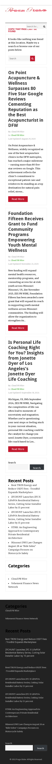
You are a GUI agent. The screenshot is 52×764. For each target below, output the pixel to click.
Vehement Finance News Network (21, 618)
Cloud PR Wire (17, 135)
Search (12, 462)
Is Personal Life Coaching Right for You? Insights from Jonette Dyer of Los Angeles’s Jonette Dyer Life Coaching (26, 361)
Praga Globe (21, 759)
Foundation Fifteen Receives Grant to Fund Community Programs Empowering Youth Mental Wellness (25, 232)
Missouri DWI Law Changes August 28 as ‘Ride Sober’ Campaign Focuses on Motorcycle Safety (24, 728)
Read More (18, 199)
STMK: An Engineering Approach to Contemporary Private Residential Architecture (22, 713)
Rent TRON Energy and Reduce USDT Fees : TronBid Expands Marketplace (24, 489)
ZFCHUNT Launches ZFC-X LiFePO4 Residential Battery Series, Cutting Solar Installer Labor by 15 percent (25, 652)
